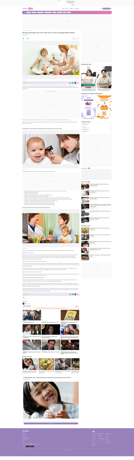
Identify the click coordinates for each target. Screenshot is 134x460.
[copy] (78, 83)
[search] (101, 8)
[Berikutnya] (79, 363)
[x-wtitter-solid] (75, 83)
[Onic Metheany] (23, 303)
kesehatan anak (41, 289)
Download (23, 446)
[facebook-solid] (73, 83)
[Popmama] (27, 8)
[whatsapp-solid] (70, 83)
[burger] (111, 8)
